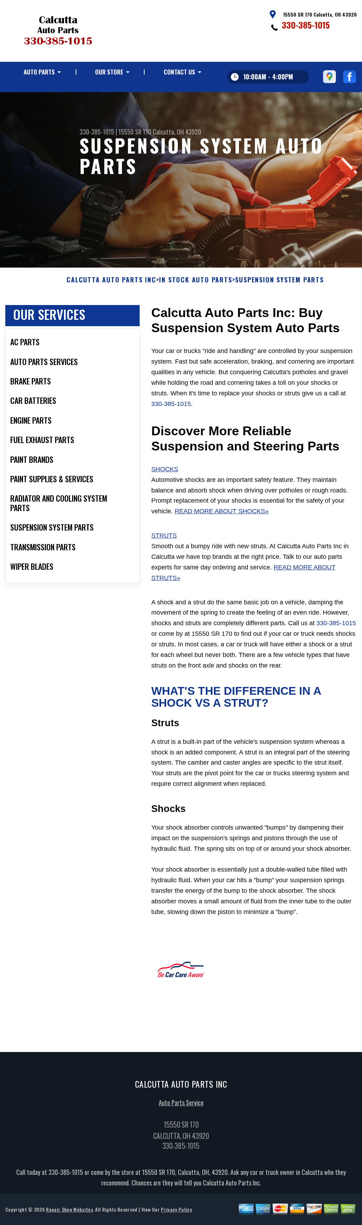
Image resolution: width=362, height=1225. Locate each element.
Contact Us (179, 71)
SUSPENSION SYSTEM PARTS (279, 280)
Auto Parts (39, 71)
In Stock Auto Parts (195, 280)
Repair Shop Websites (69, 1209)
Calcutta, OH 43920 (177, 131)
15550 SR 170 (134, 131)
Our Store (109, 71)
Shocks (164, 469)
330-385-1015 (306, 24)
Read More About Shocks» (222, 511)
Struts (164, 535)
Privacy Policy (176, 1209)
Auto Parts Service (181, 1102)
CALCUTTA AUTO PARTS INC (111, 280)
